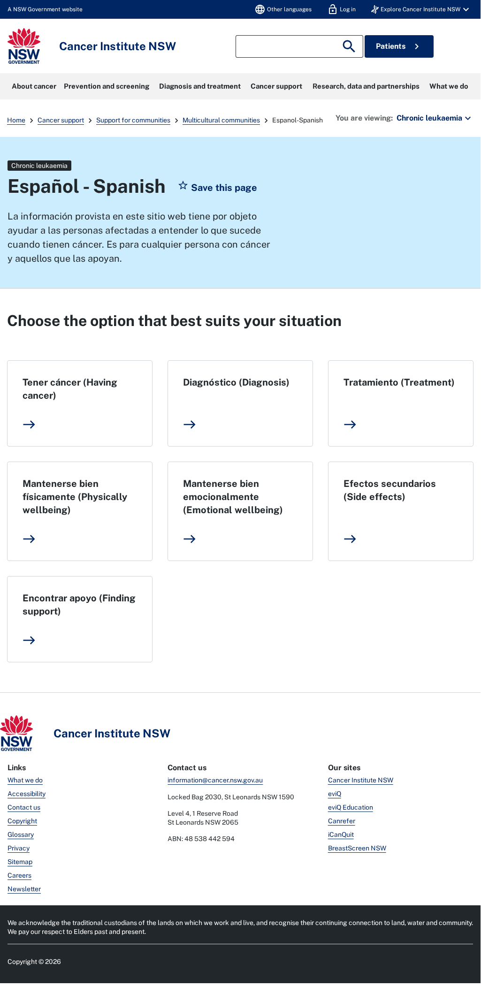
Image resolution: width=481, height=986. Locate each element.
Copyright (22, 821)
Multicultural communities (221, 120)
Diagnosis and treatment (200, 86)
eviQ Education (350, 807)
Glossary (21, 834)
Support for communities (133, 120)
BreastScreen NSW (357, 848)
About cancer (34, 86)
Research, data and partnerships (366, 86)
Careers (19, 875)
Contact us (24, 807)
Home (16, 120)
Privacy (19, 848)
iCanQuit (341, 834)
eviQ (334, 793)
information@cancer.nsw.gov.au (215, 780)
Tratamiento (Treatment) (399, 382)
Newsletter (24, 889)
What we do (448, 86)
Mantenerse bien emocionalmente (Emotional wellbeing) (233, 497)
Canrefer (341, 821)
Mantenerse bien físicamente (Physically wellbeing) (75, 497)
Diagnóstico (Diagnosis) (236, 382)
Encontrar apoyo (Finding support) (79, 604)
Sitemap (20, 861)
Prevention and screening (106, 86)
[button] (421, 9)
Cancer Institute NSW (360, 780)
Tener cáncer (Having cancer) (70, 389)
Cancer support (276, 86)
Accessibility (27, 793)
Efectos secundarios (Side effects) (390, 490)
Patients (399, 46)
